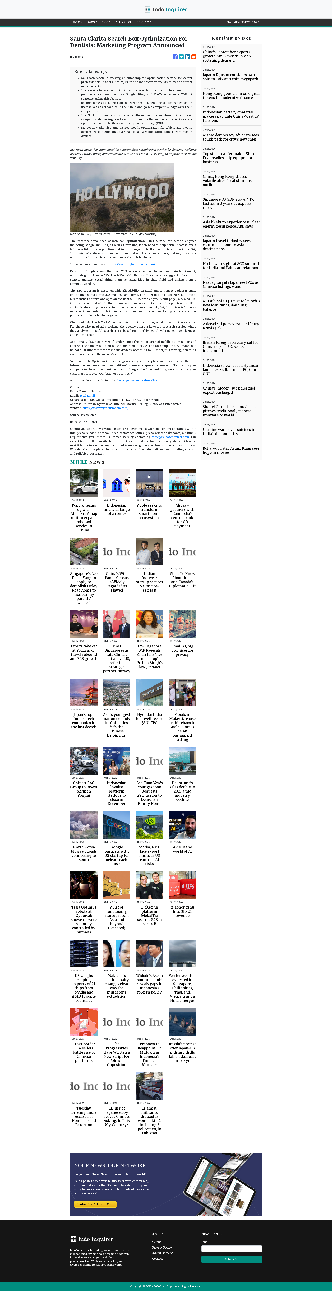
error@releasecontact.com (170, 437)
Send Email (87, 395)
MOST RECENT (99, 22)
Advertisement (162, 1253)
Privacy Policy (162, 1247)
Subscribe (231, 1259)
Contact (157, 1258)
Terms (157, 1242)
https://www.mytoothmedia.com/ (132, 264)
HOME (77, 22)
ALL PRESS (123, 22)
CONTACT (143, 22)
